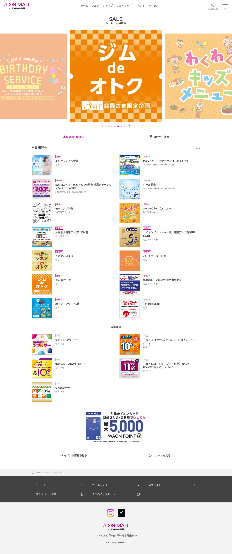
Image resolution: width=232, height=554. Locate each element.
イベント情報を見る (75, 455)
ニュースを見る (162, 455)
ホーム (39, 472)
